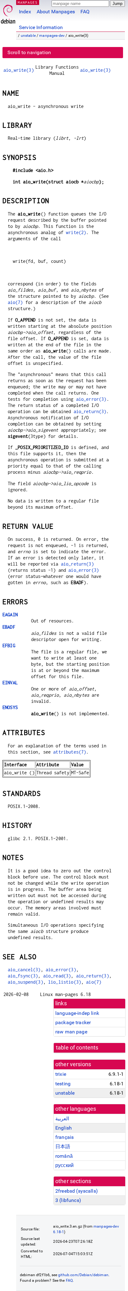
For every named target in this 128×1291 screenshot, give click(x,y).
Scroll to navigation (29, 52)
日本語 (62, 1146)
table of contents (77, 1048)
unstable (28, 35)
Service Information (41, 27)
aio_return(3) (90, 411)
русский (64, 1165)
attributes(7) (69, 752)
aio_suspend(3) (25, 982)
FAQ (84, 12)
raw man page (71, 1032)
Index (25, 12)
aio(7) (15, 302)
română (64, 1156)
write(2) (76, 232)
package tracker (73, 1022)
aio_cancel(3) (24, 969)
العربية (62, 1119)
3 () (68, 1200)
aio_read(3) (57, 975)
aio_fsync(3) (23, 975)
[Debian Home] (8, 12)
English (63, 1128)
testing (63, 1084)
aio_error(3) (91, 399)
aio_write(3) (18, 70)
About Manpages (56, 12)
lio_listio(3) (64, 982)
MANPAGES (28, 2)
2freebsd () (76, 1191)
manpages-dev (52, 35)
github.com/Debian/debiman (83, 1275)
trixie (60, 1074)
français (64, 1137)
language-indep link (77, 1013)
